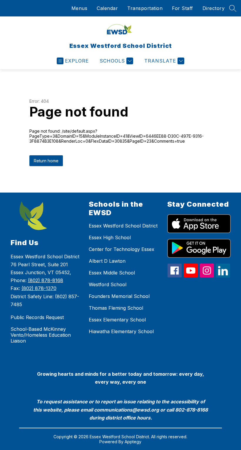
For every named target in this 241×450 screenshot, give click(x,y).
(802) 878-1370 (38, 288)
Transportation (145, 8)
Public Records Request (37, 317)
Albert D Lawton (107, 261)
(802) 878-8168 (45, 280)
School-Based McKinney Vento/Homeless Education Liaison (41, 335)
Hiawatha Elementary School (121, 331)
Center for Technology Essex (121, 249)
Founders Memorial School (119, 296)
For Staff (182, 8)
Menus (79, 8)
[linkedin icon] (223, 276)
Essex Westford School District (123, 226)
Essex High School (110, 237)
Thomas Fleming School (116, 308)
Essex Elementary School (117, 320)
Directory (213, 8)
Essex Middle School (112, 273)
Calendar (107, 8)
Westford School (107, 284)
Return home (46, 160)
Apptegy (133, 441)
